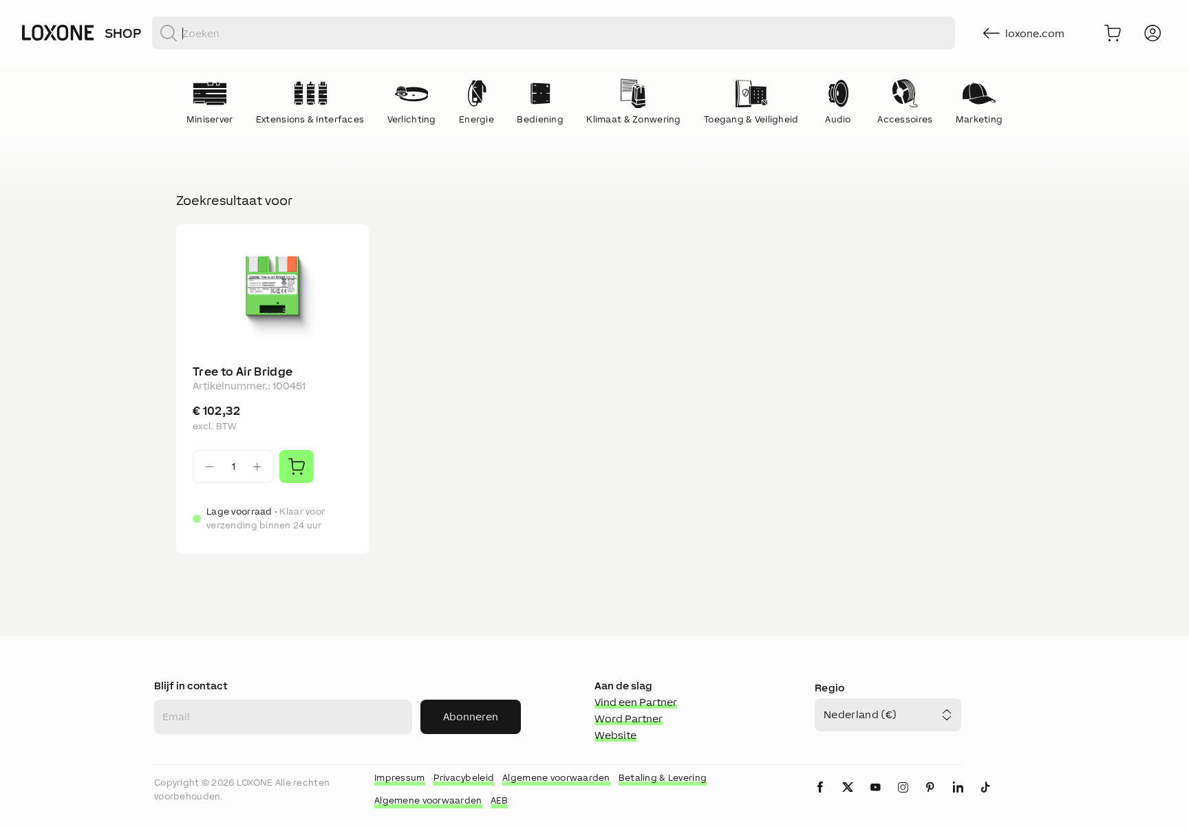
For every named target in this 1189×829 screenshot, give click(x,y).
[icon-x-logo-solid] (847, 798)
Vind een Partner (635, 702)
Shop (123, 33)
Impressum (399, 778)
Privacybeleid (464, 778)
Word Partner (628, 718)
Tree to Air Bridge (242, 371)
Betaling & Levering (663, 778)
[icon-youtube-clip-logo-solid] (875, 798)
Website (615, 735)
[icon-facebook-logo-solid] (820, 798)
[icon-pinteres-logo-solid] (930, 798)
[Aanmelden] (1152, 33)
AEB (499, 800)
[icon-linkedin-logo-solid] (957, 798)
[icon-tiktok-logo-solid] (985, 798)
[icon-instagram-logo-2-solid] (902, 798)
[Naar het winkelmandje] (1112, 33)
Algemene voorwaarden (556, 778)
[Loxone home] (58, 33)
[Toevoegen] (296, 466)
